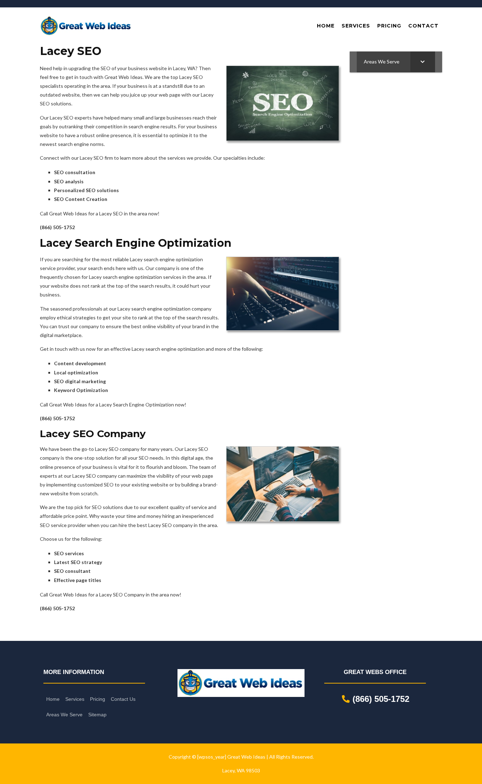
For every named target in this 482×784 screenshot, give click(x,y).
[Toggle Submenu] (422, 61)
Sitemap (97, 714)
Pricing (97, 699)
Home (53, 699)
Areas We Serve (64, 714)
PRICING (389, 26)
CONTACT (423, 26)
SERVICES (356, 26)
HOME (326, 26)
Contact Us (123, 699)
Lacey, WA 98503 (241, 770)
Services (74, 699)
